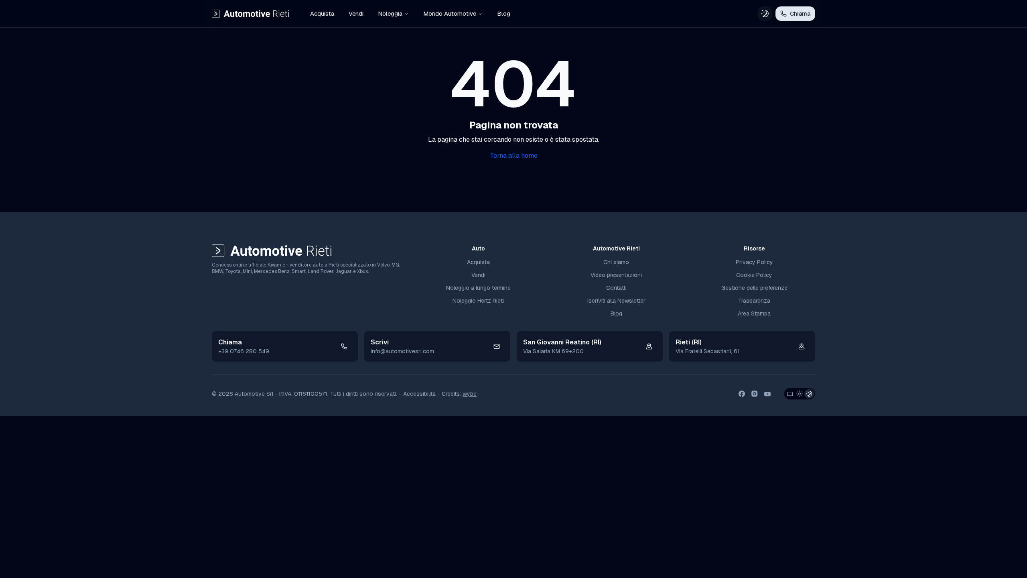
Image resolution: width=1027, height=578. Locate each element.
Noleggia (390, 13)
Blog (503, 13)
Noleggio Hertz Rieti (478, 300)
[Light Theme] (799, 394)
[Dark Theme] (809, 394)
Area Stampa (754, 313)
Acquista (322, 13)
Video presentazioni (616, 275)
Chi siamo (616, 262)
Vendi (356, 13)
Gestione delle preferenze (754, 287)
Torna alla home (514, 155)
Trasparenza (754, 300)
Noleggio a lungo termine (478, 287)
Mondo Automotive (449, 13)
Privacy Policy (754, 262)
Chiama (800, 13)
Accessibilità (419, 393)
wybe (470, 393)
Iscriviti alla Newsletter (616, 300)
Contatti (616, 287)
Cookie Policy (754, 275)
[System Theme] (790, 394)
